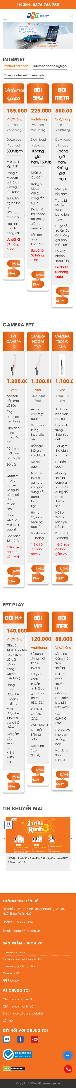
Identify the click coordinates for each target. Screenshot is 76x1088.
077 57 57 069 (24, 922)
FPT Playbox (11, 980)
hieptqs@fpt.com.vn (26, 930)
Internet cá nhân (15, 952)
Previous (7, 34)
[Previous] (4, 846)
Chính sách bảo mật (17, 999)
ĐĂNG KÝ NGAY (14, 268)
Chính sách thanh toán (19, 1006)
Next (68, 34)
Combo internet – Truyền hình (23, 959)
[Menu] (5, 18)
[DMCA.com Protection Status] (14, 1068)
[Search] (70, 16)
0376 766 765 (46, 4)
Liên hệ (8, 1020)
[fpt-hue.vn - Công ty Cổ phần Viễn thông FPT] (38, 15)
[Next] (71, 846)
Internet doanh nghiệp (19, 966)
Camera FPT (11, 973)
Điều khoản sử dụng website (23, 1013)
